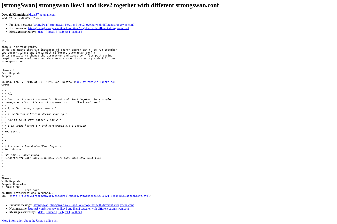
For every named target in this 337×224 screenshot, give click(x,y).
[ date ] (40, 31)
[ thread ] (51, 31)
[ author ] (76, 31)
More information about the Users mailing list (29, 220)
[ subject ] (64, 31)
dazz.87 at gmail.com (42, 14)
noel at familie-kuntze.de (94, 81)
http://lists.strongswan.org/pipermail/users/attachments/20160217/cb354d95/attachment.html (80, 195)
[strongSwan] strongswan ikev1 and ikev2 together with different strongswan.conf (83, 24)
